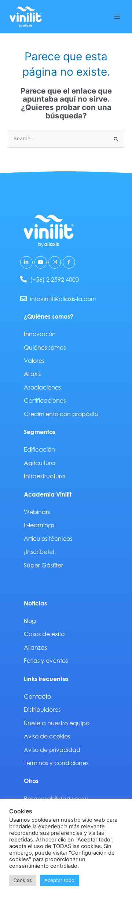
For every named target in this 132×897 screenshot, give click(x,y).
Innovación (40, 334)
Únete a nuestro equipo (56, 723)
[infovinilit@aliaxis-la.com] (23, 298)
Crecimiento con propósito (61, 414)
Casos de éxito (44, 634)
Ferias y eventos (46, 660)
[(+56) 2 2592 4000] (23, 279)
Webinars (37, 512)
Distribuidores (42, 709)
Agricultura (39, 463)
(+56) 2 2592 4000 (54, 279)
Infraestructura (44, 476)
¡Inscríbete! (39, 551)
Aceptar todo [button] (59, 880)
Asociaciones (42, 387)
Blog (30, 620)
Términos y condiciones (56, 763)
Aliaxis (32, 373)
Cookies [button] (23, 880)
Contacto (37, 696)
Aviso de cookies (47, 736)
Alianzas (35, 647)
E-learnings (39, 525)
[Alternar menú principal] (117, 16)
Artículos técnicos (48, 538)
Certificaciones (45, 400)
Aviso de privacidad (52, 749)
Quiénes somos (45, 347)
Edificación (39, 449)
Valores (34, 360)
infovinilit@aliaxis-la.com (63, 299)
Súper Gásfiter (43, 565)
